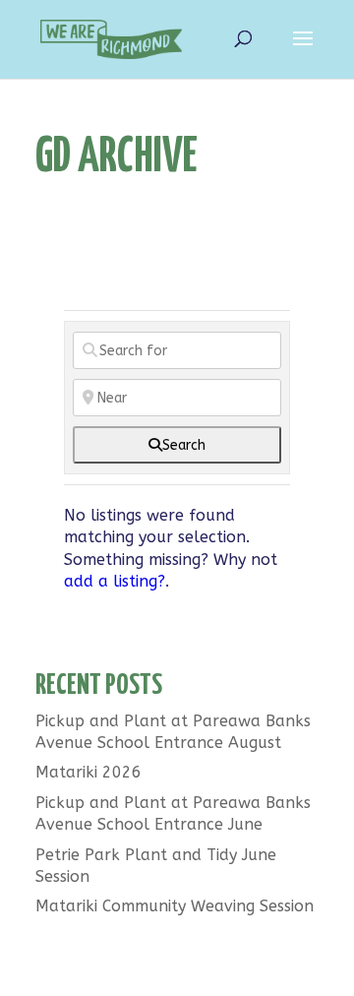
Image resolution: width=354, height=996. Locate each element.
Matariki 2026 (88, 772)
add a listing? (114, 581)
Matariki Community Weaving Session (174, 906)
